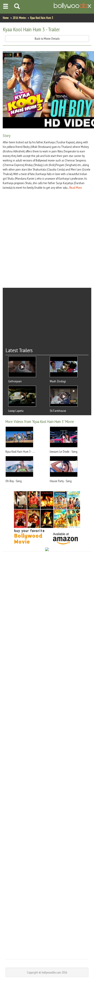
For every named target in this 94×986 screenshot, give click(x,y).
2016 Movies (19, 18)
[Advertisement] (47, 239)
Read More (75, 187)
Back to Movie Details (47, 39)
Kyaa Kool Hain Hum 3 (41, 18)
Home (6, 18)
